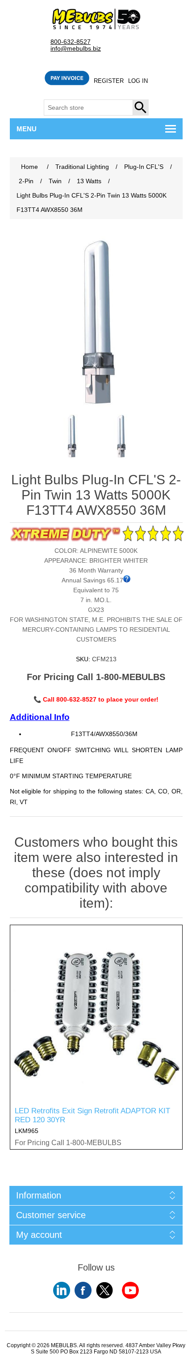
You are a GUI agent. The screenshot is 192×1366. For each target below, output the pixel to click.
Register (109, 81)
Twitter (104, 1290)
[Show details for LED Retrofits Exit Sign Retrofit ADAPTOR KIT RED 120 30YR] (96, 1011)
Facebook (83, 1290)
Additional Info (40, 717)
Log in (138, 81)
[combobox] (88, 107)
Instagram (130, 1290)
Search (141, 107)
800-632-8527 (70, 42)
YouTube (61, 1290)
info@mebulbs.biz (75, 48)
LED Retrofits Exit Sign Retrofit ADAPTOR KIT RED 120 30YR (92, 1115)
